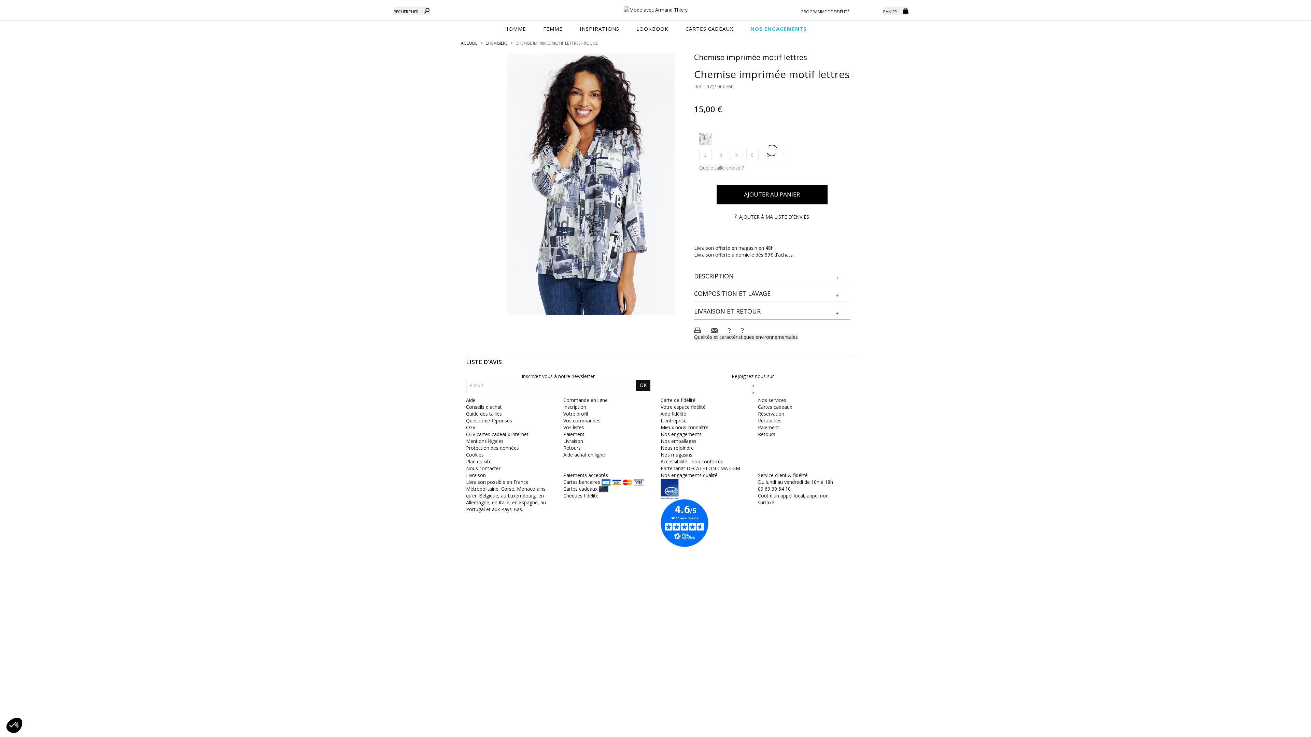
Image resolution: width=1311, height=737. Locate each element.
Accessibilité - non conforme (692, 461)
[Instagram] (753, 393)
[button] (772, 276)
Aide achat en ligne (584, 454)
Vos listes (573, 427)
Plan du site (479, 461)
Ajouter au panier (772, 194)
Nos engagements (681, 434)
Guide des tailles (484, 413)
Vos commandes (582, 420)
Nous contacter (483, 468)
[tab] (772, 277)
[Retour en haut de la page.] (1287, 728)
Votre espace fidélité (683, 407)
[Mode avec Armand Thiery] (655, 6)
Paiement (573, 434)
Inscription (574, 407)
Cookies (475, 454)
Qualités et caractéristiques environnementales (746, 337)
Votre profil (575, 413)
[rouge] (705, 139)
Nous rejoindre (677, 448)
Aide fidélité (673, 413)
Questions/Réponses (489, 420)
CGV (470, 427)
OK (643, 385)
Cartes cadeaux (775, 407)
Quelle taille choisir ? (721, 167)
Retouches (769, 420)
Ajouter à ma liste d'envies (774, 217)
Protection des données (492, 448)
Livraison (573, 441)
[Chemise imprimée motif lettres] (591, 184)
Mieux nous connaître (684, 427)
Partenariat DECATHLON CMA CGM (700, 468)
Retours (572, 448)
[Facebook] (753, 386)
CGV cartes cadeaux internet (497, 434)
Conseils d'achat (484, 407)
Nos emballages (678, 441)
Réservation (771, 413)
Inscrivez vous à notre (558, 376)
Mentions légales (485, 441)
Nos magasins (676, 454)
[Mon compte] (873, 10)
